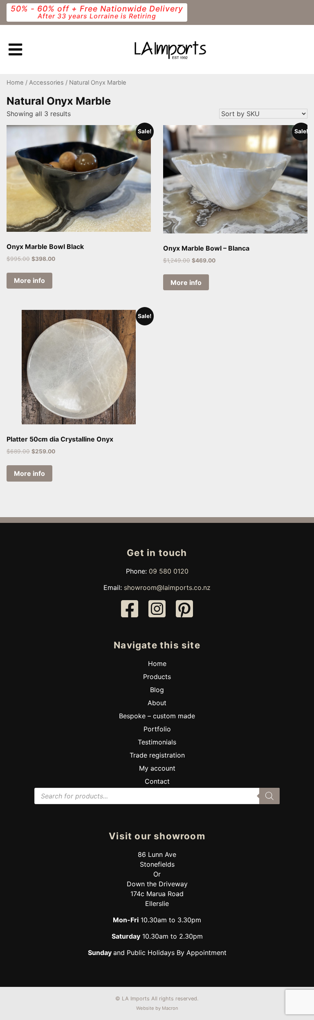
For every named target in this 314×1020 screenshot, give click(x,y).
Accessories (46, 82)
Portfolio (157, 729)
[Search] (269, 796)
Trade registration (157, 755)
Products (157, 677)
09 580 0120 (168, 571)
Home (15, 82)
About (157, 703)
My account (157, 768)
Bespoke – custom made (157, 716)
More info (29, 280)
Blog (157, 690)
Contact (157, 781)
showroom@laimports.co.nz (167, 587)
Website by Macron (157, 1008)
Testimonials (157, 742)
